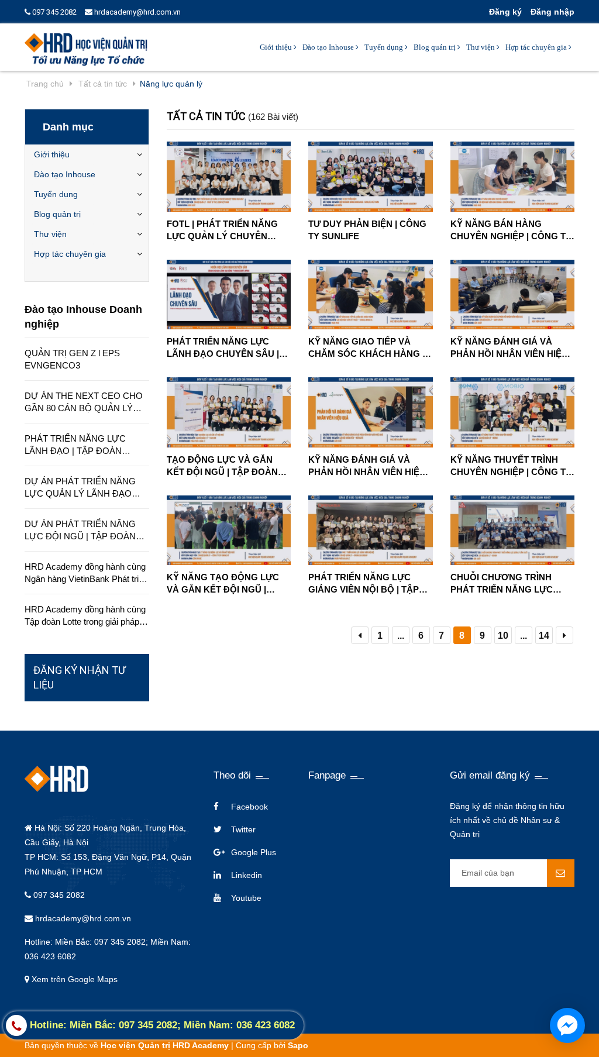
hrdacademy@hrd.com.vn (136, 12)
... (400, 636)
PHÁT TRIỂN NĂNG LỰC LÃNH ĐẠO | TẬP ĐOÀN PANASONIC (75, 445)
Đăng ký (505, 11)
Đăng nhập (552, 11)
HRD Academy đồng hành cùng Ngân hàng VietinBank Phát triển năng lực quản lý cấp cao (86, 573)
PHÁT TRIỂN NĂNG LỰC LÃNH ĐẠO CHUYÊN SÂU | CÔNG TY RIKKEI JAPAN (223, 348)
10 (503, 636)
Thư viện (481, 47)
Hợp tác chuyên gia (537, 47)
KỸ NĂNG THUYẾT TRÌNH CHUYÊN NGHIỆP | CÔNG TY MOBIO (511, 466)
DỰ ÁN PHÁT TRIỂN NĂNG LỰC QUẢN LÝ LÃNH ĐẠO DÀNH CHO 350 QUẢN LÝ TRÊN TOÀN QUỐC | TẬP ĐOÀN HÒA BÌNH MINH (80, 488)
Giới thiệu (277, 47)
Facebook (249, 806)
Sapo (298, 1045)
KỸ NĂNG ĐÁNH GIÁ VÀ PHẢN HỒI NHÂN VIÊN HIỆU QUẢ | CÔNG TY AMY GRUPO (512, 348)
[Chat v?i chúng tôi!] (567, 1025)
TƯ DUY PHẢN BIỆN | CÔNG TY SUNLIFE (367, 230)
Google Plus (253, 852)
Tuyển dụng (384, 47)
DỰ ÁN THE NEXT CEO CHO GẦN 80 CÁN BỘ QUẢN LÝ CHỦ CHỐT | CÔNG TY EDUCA (84, 402)
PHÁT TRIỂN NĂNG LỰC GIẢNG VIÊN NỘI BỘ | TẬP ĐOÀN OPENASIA (363, 583)
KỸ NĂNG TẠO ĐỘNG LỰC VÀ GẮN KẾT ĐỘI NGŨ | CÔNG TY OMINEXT (223, 583)
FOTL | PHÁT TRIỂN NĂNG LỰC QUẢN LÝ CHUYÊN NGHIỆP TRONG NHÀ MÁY (223, 230)
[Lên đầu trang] (581, 1001)
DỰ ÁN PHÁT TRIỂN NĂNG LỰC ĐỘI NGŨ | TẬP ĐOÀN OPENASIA (80, 530)
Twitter (243, 829)
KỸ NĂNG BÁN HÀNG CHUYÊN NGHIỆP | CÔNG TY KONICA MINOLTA (511, 230)
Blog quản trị (435, 47)
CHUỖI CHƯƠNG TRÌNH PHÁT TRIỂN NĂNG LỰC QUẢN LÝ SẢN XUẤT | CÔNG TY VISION (511, 583)
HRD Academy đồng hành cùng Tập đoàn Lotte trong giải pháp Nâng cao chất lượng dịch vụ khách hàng (85, 616)
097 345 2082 (53, 12)
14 (544, 636)
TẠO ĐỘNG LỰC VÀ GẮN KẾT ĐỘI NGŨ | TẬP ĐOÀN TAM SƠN (222, 466)
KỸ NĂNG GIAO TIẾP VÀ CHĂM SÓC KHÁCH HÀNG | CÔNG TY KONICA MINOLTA (367, 348)
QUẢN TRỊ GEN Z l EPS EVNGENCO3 (72, 359)
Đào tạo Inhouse (329, 47)
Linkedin (246, 875)
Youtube (246, 898)
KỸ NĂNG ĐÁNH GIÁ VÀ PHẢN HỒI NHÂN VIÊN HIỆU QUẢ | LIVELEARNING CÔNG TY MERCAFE (369, 466)
